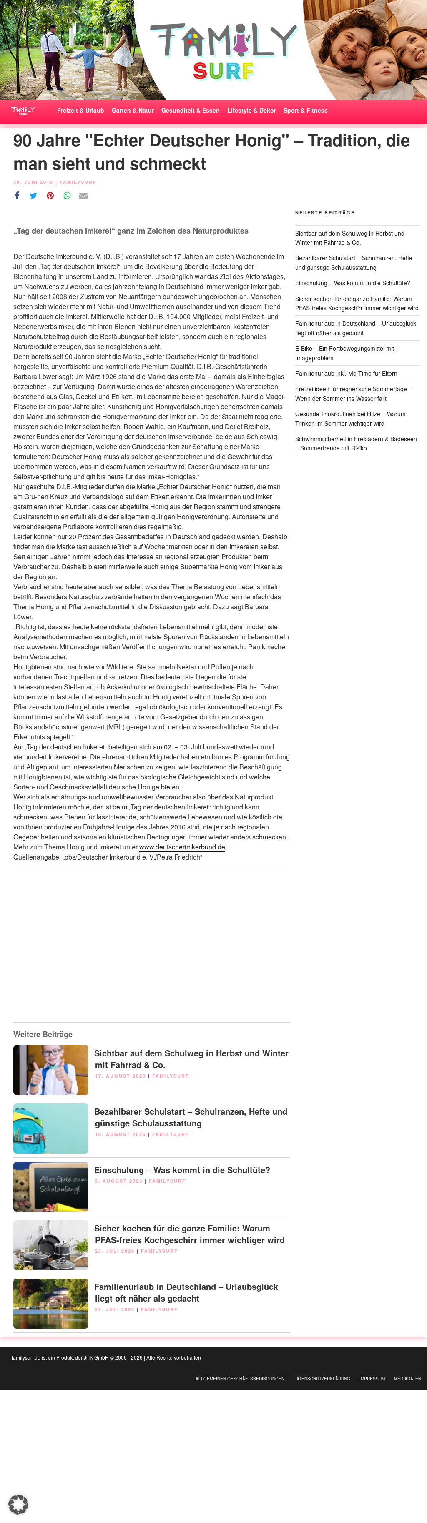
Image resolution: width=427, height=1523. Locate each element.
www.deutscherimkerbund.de (182, 847)
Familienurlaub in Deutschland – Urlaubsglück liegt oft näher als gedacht (186, 1292)
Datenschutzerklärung (322, 1379)
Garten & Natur (133, 110)
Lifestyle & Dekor (251, 110)
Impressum (372, 1379)
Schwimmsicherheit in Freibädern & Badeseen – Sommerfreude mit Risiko (356, 443)
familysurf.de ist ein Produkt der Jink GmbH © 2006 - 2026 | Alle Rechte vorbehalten (106, 1357)
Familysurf (78, 182)
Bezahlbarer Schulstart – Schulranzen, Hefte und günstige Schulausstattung (190, 1117)
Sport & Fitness (306, 110)
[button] (18, 1504)
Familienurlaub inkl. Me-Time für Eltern (346, 373)
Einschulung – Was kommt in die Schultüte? (182, 1170)
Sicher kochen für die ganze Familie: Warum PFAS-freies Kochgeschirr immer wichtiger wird (189, 1234)
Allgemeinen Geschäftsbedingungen (240, 1379)
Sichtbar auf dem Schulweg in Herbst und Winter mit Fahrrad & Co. (191, 1059)
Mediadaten (407, 1379)
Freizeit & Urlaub (80, 110)
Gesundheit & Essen (190, 110)
